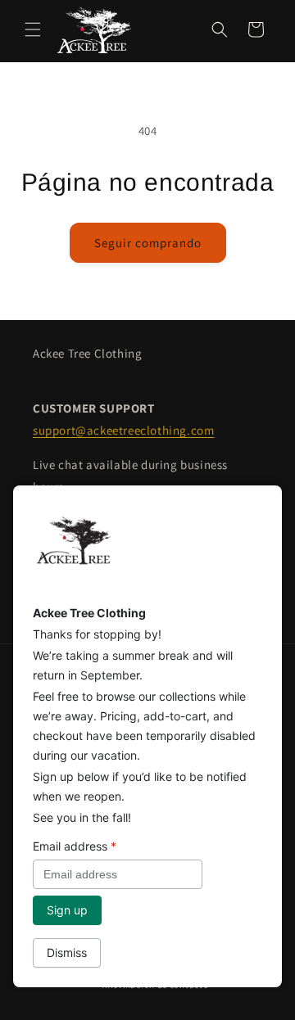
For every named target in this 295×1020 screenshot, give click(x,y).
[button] (33, 29)
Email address (74, 846)
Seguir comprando (148, 242)
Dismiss (67, 952)
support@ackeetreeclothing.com (123, 430)
